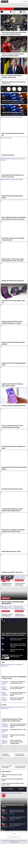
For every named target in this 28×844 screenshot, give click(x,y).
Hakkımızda (3, 840)
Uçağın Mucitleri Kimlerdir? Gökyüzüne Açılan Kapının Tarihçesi (13, 784)
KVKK (22, 840)
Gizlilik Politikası (13, 840)
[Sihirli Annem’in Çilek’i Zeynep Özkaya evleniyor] (7, 761)
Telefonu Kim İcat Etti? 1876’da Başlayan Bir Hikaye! (12, 779)
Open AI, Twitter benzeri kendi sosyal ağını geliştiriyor (12, 775)
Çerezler (18, 840)
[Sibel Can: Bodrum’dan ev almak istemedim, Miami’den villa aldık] (20, 761)
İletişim (8, 840)
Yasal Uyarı (16, 842)
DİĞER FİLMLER (21, 788)
